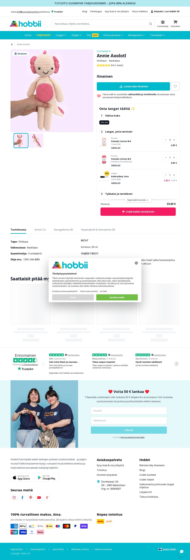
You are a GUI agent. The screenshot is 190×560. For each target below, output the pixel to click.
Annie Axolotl (23, 44)
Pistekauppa (96, 11)
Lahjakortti (145, 492)
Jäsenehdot (58, 549)
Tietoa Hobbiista (140, 11)
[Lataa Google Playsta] (48, 477)
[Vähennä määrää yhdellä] (165, 139)
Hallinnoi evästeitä (103, 549)
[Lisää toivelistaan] (175, 86)
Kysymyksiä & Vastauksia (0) (98, 229)
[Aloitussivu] (12, 44)
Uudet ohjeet (146, 479)
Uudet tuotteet (147, 474)
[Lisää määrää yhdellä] (174, 139)
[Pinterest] (30, 497)
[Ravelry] (47, 497)
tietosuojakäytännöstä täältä (132, 437)
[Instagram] (14, 497)
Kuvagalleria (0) (63, 229)
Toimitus (102, 470)
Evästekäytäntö (37, 549)
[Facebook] (22, 497)
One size (104, 122)
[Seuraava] (89, 91)
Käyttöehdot (17, 549)
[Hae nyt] (151, 24)
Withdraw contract (80, 549)
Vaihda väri (115, 147)
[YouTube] (39, 497)
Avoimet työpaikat (107, 474)
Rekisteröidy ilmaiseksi (152, 465)
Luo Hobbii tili (172, 11)
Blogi (84, 11)
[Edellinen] (15, 91)
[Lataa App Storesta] (22, 477)
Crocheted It (103, 51)
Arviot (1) (40, 229)
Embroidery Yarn (120, 176)
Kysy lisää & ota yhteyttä (117, 11)
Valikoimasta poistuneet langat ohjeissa (156, 486)
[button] (175, 24)
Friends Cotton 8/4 (121, 141)
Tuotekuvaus (18, 229)
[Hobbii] (25, 24)
